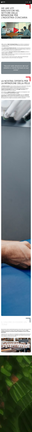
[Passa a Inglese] (26, 2)
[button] (16, 30)
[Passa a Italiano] (27, 2)
